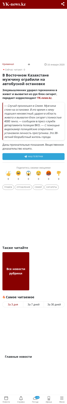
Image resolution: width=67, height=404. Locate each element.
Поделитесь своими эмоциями (33, 167)
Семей (38, 187)
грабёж (8, 187)
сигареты (51, 187)
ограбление (23, 187)
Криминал (8, 64)
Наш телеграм (35, 156)
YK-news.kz (44, 98)
